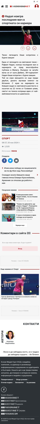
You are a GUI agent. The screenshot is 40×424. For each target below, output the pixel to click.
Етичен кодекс (7, 382)
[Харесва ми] (29, 48)
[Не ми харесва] (35, 48)
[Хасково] (10, 398)
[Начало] (2, 6)
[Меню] (6, 6)
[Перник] (9, 414)
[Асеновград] (20, 6)
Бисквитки (19, 382)
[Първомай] (10, 407)
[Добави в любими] (23, 48)
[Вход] (36, 6)
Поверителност (7, 379)
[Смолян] (13, 410)
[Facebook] (3, 389)
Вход (20, 249)
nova (14, 151)
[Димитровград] (13, 401)
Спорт (6, 138)
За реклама (30, 382)
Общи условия (21, 379)
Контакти (31, 324)
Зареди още (20, 225)
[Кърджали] (12, 404)
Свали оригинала (7, 28)
